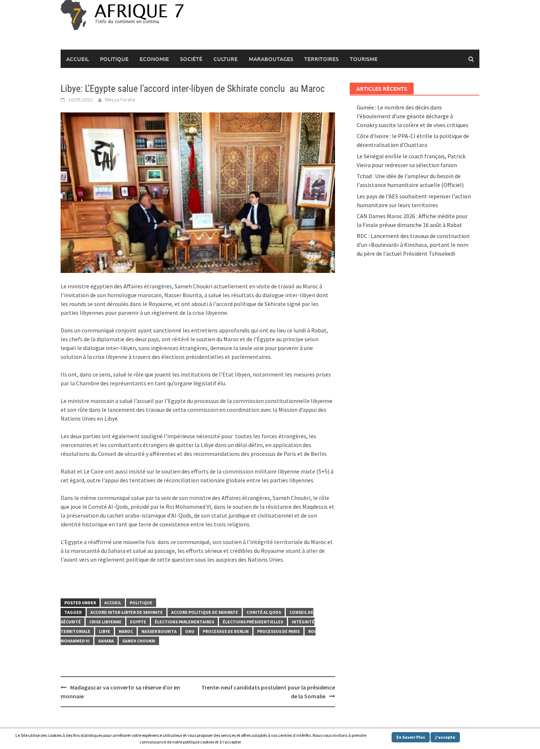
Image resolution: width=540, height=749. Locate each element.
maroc (126, 631)
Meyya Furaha (120, 99)
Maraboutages (271, 58)
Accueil (77, 58)
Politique (114, 58)
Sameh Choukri (138, 641)
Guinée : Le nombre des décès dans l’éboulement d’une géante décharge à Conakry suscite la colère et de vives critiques (412, 116)
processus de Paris (278, 631)
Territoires (321, 58)
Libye (104, 631)
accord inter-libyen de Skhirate (126, 612)
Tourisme (364, 58)
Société (191, 58)
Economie (154, 58)
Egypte (138, 621)
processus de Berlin (226, 631)
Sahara (106, 641)
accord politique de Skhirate (204, 612)
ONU (189, 631)
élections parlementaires (184, 621)
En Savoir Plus (410, 737)
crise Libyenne (105, 621)
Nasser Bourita (159, 631)
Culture (225, 58)
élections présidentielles (253, 621)
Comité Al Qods (263, 612)
